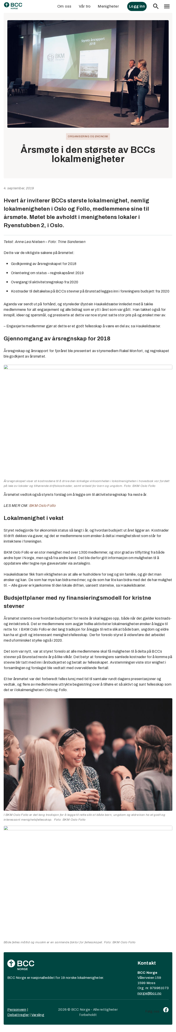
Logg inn (137, 6)
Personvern (16, 1009)
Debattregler (18, 1015)
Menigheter (108, 6)
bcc (154, 993)
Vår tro (85, 6)
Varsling (37, 1015)
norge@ (144, 993)
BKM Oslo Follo (42, 506)
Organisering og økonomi (88, 136)
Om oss (64, 6)
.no (159, 993)
